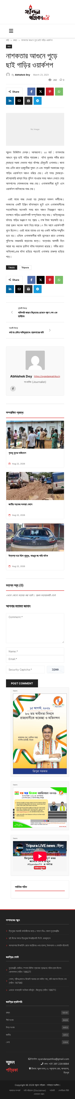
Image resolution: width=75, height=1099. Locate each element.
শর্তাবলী (52, 1090)
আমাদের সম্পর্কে (14, 1090)
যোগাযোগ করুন (39, 1094)
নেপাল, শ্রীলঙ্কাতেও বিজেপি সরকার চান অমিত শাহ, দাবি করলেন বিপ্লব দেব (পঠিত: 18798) (38, 980)
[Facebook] (31, 92)
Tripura (25, 267)
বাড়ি (7, 40)
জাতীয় (37, 1034)
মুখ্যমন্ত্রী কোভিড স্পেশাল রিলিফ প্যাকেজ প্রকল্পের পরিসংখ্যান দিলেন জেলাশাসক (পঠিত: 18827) (35, 969)
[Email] (19, 101)
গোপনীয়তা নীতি (63, 1090)
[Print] (28, 101)
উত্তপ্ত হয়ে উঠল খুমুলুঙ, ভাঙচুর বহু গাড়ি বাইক (28, 555)
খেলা (37, 1042)
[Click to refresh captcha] (55, 669)
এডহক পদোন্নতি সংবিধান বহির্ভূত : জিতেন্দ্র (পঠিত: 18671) (32, 989)
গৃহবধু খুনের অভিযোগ (17, 452)
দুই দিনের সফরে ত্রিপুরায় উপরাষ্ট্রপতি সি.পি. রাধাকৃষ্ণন (29, 938)
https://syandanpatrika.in (47, 376)
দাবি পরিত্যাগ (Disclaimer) (35, 1090)
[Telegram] (38, 101)
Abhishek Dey (22, 75)
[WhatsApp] (59, 92)
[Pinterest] (50, 92)
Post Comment (22, 683)
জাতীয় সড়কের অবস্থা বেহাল (20, 504)
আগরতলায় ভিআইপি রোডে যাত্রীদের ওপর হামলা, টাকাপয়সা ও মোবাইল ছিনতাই (39, 945)
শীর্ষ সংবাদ (37, 1019)
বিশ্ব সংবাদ (37, 1027)
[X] (41, 92)
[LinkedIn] (10, 101)
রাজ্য (15, 40)
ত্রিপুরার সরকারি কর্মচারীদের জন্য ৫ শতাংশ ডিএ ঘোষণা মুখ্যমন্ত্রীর (34, 930)
